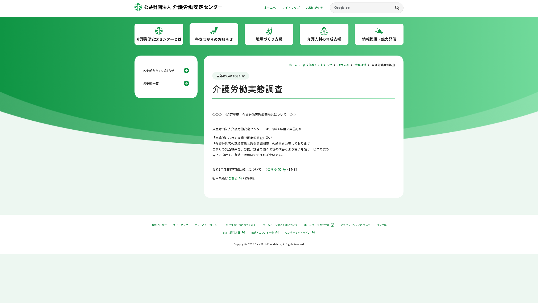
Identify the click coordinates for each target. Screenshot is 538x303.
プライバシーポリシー (207, 225)
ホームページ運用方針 (316, 225)
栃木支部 (343, 65)
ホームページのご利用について (280, 225)
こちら (272, 169)
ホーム (293, 65)
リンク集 (382, 225)
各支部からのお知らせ (158, 70)
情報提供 (360, 65)
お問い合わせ (315, 7)
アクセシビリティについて (355, 225)
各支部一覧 (151, 83)
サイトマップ (291, 7)
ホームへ (270, 7)
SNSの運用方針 (231, 232)
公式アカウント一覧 (262, 232)
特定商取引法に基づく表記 (241, 225)
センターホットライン (297, 232)
